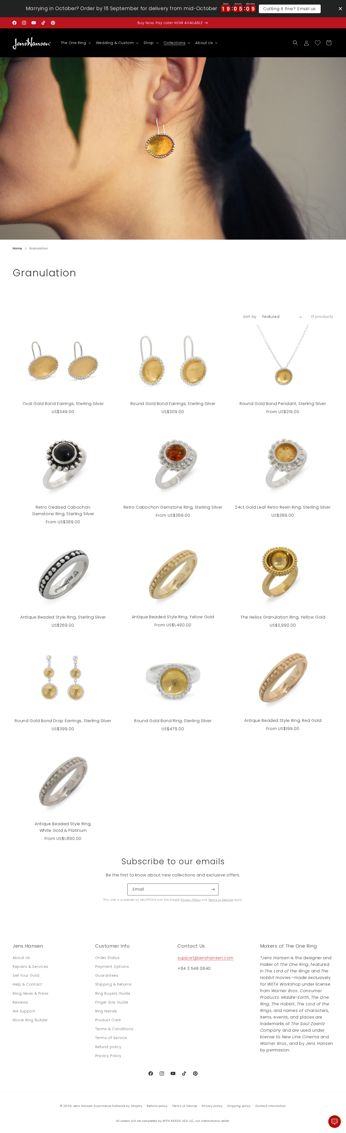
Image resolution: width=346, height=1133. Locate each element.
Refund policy (108, 1046)
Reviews (20, 1002)
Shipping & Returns (113, 984)
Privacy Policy (191, 900)
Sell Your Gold (26, 975)
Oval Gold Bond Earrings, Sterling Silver (63, 404)
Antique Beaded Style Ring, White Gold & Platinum (63, 827)
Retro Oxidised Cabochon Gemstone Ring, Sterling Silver (63, 510)
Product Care (108, 1020)
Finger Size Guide (111, 1002)
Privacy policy (212, 1106)
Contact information (271, 1106)
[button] (75, 42)
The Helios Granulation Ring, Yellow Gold (282, 617)
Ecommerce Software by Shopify (118, 1106)
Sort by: (250, 316)
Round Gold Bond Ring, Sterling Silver (173, 721)
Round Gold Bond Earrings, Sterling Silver (173, 404)
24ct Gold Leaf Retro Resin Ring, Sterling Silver (283, 507)
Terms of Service (220, 900)
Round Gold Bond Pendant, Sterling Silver (283, 404)
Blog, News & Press (31, 993)
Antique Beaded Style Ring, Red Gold (282, 720)
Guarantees (107, 975)
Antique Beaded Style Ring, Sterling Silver (63, 617)
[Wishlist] (317, 42)
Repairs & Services (30, 966)
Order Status (107, 957)
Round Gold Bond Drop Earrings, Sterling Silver (63, 721)
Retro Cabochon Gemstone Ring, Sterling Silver (173, 507)
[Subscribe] (212, 889)
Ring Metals (106, 1011)
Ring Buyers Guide (112, 993)
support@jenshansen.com (206, 958)
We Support (24, 1011)
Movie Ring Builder (30, 1020)
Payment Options (112, 966)
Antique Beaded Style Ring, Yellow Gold (173, 617)
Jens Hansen (83, 1106)
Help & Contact (27, 984)
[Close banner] (340, 9)
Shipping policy (239, 1106)
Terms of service (184, 1106)
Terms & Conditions (114, 1028)
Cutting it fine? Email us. (290, 9)
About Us (21, 957)
